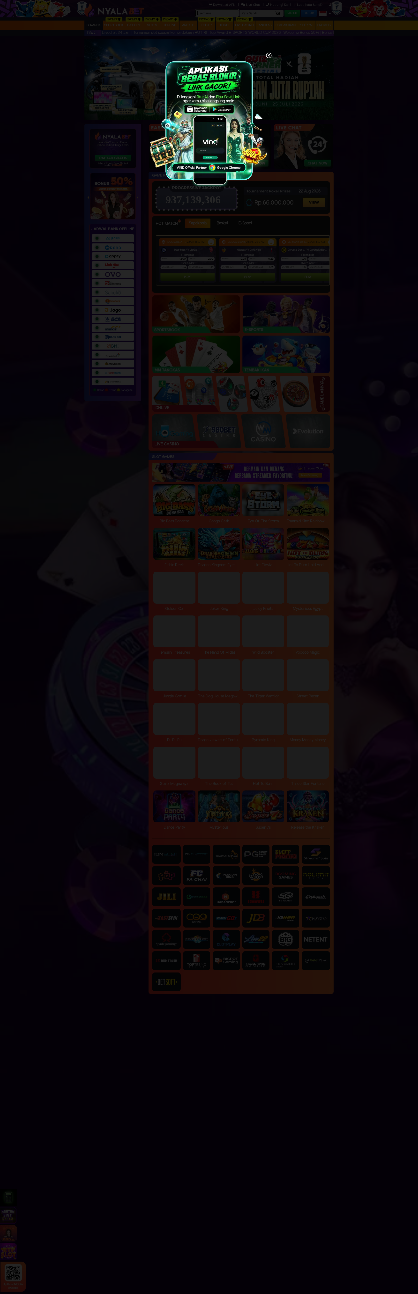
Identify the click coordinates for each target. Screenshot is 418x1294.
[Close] (268, 55)
